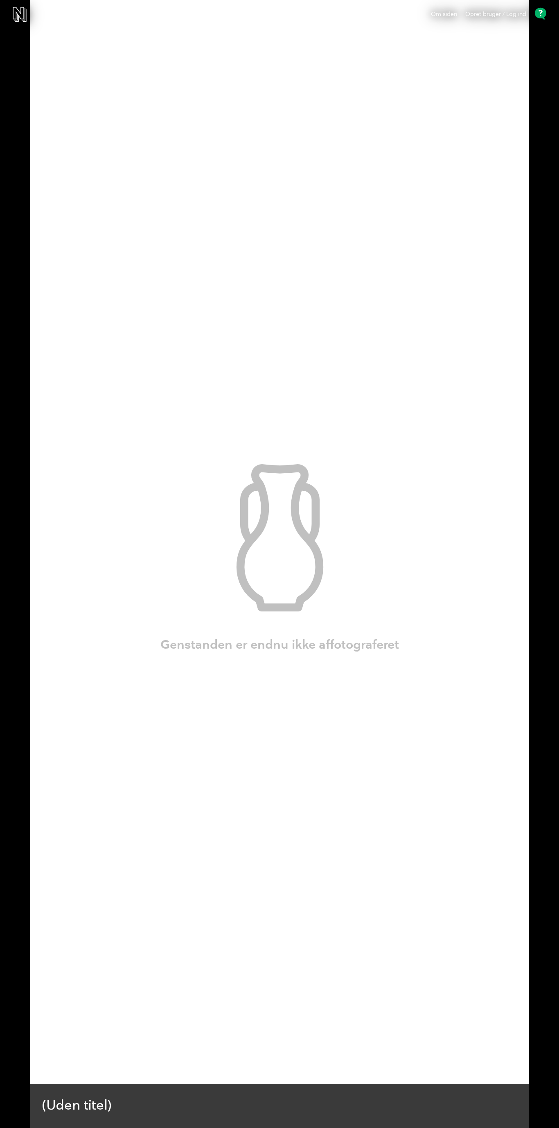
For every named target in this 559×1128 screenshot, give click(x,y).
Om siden (444, 14)
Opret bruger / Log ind (495, 14)
